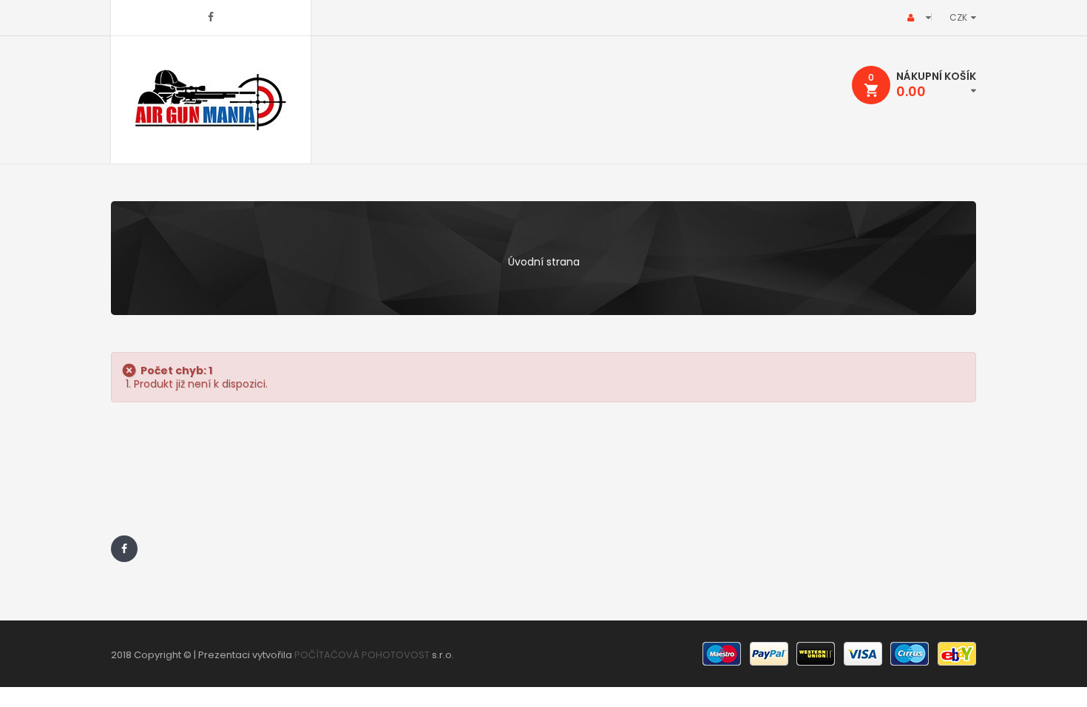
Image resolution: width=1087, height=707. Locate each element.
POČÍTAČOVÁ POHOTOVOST (362, 655)
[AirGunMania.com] (211, 99)
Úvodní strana (544, 261)
